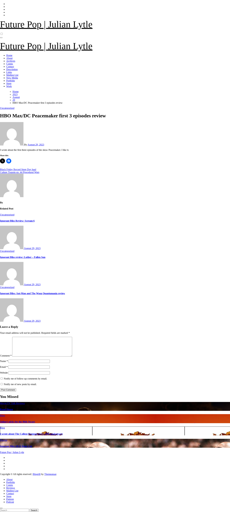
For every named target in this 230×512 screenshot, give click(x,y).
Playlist (3, 440)
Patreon (10, 499)
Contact (10, 66)
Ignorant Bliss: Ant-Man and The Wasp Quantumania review (32, 293)
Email (4, 367)
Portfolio (10, 80)
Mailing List (12, 75)
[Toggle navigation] (1, 37)
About (9, 58)
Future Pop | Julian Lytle (46, 24)
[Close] (1, 508)
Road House (6, 409)
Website (4, 372)
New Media (12, 77)
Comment (6, 355)
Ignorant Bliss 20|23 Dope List (16, 446)
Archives (10, 61)
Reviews (20, 403)
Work (9, 86)
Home (9, 55)
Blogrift (37, 474)
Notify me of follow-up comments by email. (25, 378)
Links (9, 72)
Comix (9, 63)
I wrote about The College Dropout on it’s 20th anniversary (31, 434)
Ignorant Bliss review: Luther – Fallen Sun (22, 257)
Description (12, 69)
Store (8, 83)
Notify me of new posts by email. (20, 384)
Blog (2, 415)
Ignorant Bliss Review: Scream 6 (17, 220)
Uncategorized (7, 108)
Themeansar (50, 474)
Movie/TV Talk (8, 403)
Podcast (10, 502)
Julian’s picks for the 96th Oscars (17, 421)
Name (4, 361)
